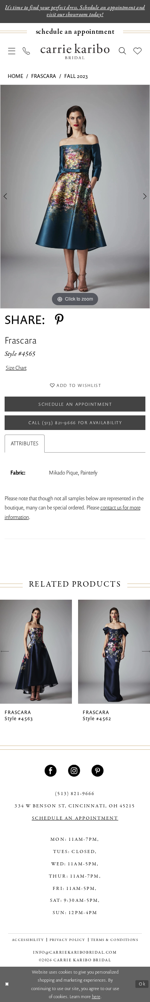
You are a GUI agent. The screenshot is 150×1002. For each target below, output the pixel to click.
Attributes (24, 443)
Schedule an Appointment (75, 404)
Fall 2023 (76, 76)
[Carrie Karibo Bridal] (75, 51)
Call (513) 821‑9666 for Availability (75, 422)
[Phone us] (26, 51)
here (96, 996)
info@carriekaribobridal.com (75, 952)
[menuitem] (75, 32)
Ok (142, 984)
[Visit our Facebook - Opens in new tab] (51, 771)
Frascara (43, 76)
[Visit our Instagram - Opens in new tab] (75, 771)
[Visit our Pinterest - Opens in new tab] (98, 771)
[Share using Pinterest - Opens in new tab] (59, 320)
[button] (11, 51)
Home (15, 76)
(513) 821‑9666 (75, 793)
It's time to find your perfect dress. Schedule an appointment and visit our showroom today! (75, 11)
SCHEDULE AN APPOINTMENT (75, 818)
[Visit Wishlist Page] (138, 51)
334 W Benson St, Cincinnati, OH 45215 (75, 806)
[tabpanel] (75, 196)
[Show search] (122, 51)
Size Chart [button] (16, 367)
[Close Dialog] (7, 984)
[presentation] (36, 652)
